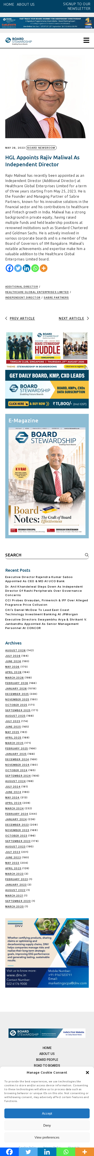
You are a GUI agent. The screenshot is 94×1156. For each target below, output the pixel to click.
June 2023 (13, 857)
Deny (47, 1125)
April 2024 (13, 802)
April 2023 (13, 868)
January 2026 (16, 688)
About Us (47, 1054)
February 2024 (16, 813)
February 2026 (16, 683)
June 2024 (13, 792)
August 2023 (15, 846)
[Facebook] (9, 268)
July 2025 (12, 721)
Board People (47, 1059)
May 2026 (12, 666)
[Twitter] (18, 268)
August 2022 (15, 890)
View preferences (47, 1137)
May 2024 (12, 797)
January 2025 (16, 753)
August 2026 (15, 650)
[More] (43, 268)
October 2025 (16, 704)
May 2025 (12, 732)
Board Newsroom (41, 147)
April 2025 (13, 737)
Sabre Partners (56, 297)
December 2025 (17, 693)
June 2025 (13, 726)
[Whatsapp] (35, 268)
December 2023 (17, 824)
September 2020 (18, 901)
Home (47, 1048)
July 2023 (12, 851)
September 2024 (18, 775)
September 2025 (18, 710)
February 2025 (16, 748)
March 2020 (14, 906)
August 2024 (15, 781)
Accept (47, 1113)
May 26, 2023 (15, 148)
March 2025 (14, 743)
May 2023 (12, 862)
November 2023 (17, 830)
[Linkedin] (26, 268)
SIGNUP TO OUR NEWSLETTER (77, 6)
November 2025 (17, 699)
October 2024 (16, 770)
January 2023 (16, 884)
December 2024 (17, 759)
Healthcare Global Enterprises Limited (37, 292)
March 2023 (14, 873)
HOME (8, 4)
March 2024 (14, 808)
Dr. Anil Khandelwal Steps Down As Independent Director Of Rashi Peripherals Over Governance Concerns (44, 591)
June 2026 (13, 661)
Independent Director (22, 297)
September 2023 (18, 841)
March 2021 (14, 895)
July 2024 (13, 786)
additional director (21, 286)
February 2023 (16, 879)
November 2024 (17, 764)
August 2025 (15, 715)
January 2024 (16, 819)
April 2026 (13, 672)
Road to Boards (47, 1065)
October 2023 (16, 835)
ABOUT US (26, 4)
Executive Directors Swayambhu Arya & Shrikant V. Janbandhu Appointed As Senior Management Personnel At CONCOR (46, 624)
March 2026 (14, 677)
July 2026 (13, 655)
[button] (87, 1072)
